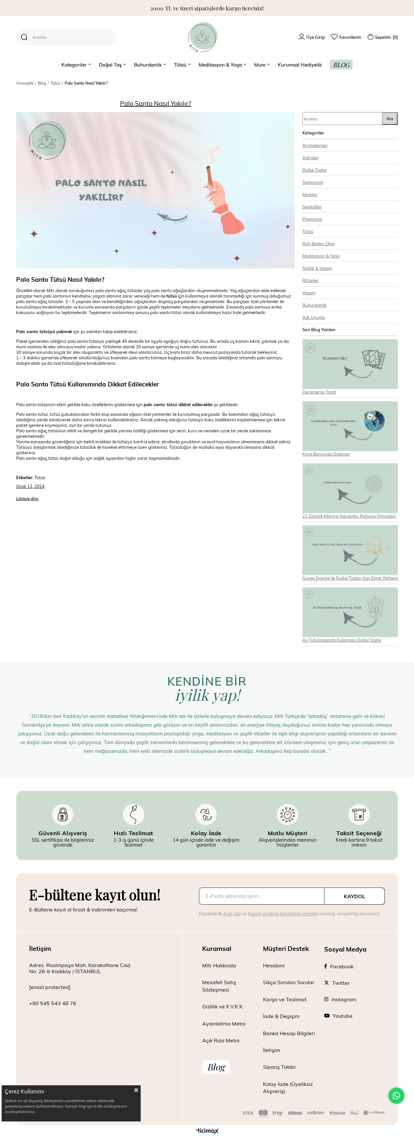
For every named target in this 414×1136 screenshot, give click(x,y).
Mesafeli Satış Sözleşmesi (219, 986)
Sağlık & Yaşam (317, 268)
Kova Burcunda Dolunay (326, 454)
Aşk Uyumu (313, 317)
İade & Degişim (281, 1016)
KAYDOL (354, 896)
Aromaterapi (314, 145)
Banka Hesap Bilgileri (289, 1033)
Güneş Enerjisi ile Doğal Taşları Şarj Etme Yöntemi (350, 578)
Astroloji (310, 157)
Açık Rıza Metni (220, 1040)
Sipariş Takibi (279, 1066)
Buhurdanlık (314, 305)
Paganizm (312, 219)
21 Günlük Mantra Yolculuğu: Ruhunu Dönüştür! (349, 516)
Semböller (311, 206)
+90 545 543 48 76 (52, 1003)
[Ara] (24, 37)
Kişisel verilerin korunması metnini (283, 913)
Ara (390, 118)
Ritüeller (310, 280)
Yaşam (308, 292)
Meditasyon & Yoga (321, 255)
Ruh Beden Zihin (318, 243)
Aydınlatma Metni (223, 1023)
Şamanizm (312, 182)
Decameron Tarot (319, 391)
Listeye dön (27, 498)
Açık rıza (232, 913)
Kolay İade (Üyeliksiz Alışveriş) (288, 1087)
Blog (216, 1067)
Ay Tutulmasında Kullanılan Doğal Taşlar (342, 640)
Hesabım (274, 965)
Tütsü (307, 231)
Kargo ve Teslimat (285, 999)
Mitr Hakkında (219, 965)
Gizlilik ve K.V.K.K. (223, 1006)
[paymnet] (313, 1113)
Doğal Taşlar (314, 170)
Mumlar (309, 194)
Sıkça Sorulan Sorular (288, 982)
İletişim (271, 1050)
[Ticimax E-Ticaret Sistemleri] (207, 1131)
